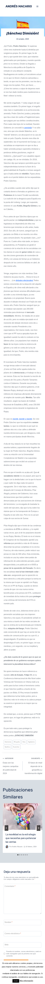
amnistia (8, 742)
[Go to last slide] (6, 828)
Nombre (8, 922)
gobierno (31, 742)
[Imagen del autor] (7, 846)
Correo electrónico (13, 933)
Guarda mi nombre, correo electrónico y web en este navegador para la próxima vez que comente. (23, 953)
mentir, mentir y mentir (22, 419)
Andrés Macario (17, 846)
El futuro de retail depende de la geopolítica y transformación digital (33, 766)
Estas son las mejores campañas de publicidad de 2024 (10, 766)
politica (7, 747)
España (17, 742)
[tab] (17, 854)
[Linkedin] (4, 979)
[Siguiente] (38, 828)
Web (6, 945)
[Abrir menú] (37, 6)
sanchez (16, 747)
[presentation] (22, 816)
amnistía (28, 128)
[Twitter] (9, 979)
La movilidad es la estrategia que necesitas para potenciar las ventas (21, 838)
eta (23, 742)
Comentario (10, 886)
